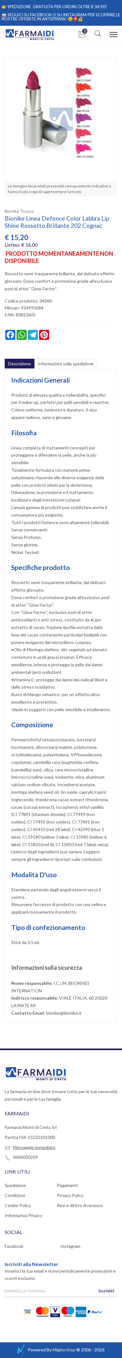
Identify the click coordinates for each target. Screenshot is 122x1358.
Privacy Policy (70, 1195)
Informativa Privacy (23, 1215)
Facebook (14, 1246)
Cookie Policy (18, 1205)
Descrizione (19, 363)
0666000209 (25, 1157)
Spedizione (15, 1185)
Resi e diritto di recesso (80, 1205)
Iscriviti (106, 1290)
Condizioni (15, 1195)
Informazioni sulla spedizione (66, 363)
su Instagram (72, 14)
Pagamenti (67, 1185)
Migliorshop (64, 1349)
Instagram (70, 1246)
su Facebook (38, 14)
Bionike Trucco (19, 211)
